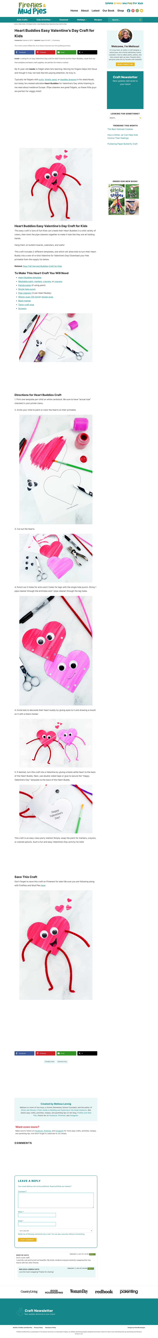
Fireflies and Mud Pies (32, 8)
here (43, 885)
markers (38, 281)
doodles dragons (68, 79)
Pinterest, (62, 1115)
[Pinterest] (133, 10)
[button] (94, 151)
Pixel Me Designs (139, 1327)
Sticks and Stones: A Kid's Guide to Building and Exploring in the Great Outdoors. (54, 1110)
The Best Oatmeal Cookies (120, 129)
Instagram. (74, 1115)
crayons (47, 281)
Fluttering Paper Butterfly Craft (122, 144)
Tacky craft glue (26, 304)
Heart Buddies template (29, 277)
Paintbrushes (24, 285)
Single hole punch (26, 289)
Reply (92, 1254)
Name (21, 1212)
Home (16, 24)
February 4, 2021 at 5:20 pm (79, 1254)
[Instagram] (137, 10)
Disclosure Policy (50, 1327)
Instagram (59, 1131)
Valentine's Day (62, 1061)
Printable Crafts (31, 24)
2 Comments (56, 40)
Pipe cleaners (24, 293)
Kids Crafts (22, 24)
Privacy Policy (38, 1327)
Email (20, 1221)
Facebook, (53, 1115)
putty (41, 79)
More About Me (125, 64)
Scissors (22, 308)
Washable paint (25, 281)
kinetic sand (51, 79)
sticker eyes (47, 297)
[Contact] (141, 10)
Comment (22, 1191)
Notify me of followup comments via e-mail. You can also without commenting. (51, 1234)
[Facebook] (128, 10)
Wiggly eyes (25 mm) (28, 297)
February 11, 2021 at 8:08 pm (77, 1268)
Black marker (24, 301)
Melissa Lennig (26, 1269)
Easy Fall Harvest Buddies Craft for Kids (42, 266)
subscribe (64, 1234)
